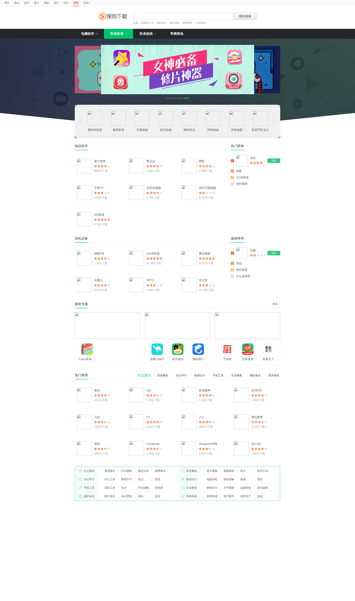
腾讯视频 (204, 253)
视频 (46, 2)
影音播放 (162, 375)
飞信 (97, 417)
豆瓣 (253, 250)
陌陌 (97, 443)
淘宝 (253, 158)
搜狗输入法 (147, 22)
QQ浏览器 (153, 253)
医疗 (56, 2)
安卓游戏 (146, 33)
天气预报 (229, 487)
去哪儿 (98, 280)
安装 (273, 160)
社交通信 (144, 375)
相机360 (161, 22)
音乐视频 (212, 470)
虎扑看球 (242, 183)
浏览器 (159, 487)
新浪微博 (204, 390)
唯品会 (150, 161)
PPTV (150, 280)
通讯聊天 (109, 470)
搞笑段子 (245, 496)
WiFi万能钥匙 (207, 187)
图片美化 (109, 496)
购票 (243, 479)
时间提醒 (143, 487)
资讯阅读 (273, 375)
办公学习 (181, 375)
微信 (16, 2)
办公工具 (109, 479)
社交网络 (126, 470)
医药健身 (262, 487)
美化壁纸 (126, 496)
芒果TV (99, 187)
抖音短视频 (153, 187)
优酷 (239, 171)
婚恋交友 (143, 470)
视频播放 (229, 470)
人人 (202, 417)
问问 (66, 2)
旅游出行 (199, 375)
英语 (157, 479)
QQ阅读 (99, 214)
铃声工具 (262, 470)
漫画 (260, 496)
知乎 (26, 2)
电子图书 (229, 496)
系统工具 (109, 487)
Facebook (152, 443)
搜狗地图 (174, 22)
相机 (140, 496)
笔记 (140, 479)
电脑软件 (87, 33)
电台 (243, 470)
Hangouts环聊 (208, 443)
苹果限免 (176, 33)
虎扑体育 (242, 269)
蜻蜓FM (99, 253)
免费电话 (160, 470)
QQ (148, 390)
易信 (239, 263)
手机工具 (218, 375)
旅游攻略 (229, 479)
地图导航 (212, 479)
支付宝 (203, 280)
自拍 (157, 496)
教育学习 (126, 479)
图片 (36, 2)
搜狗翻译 (187, 22)
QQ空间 (256, 390)
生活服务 (236, 375)
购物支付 (212, 487)
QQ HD (256, 443)
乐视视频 (200, 22)
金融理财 (245, 487)
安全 (124, 487)
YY (148, 417)
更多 (86, 2)
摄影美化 (255, 375)
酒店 (260, 479)
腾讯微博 (257, 417)
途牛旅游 (100, 161)
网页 (7, 2)
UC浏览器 (242, 177)
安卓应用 (116, 33)
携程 (202, 161)
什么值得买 (243, 276)
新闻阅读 (212, 496)
